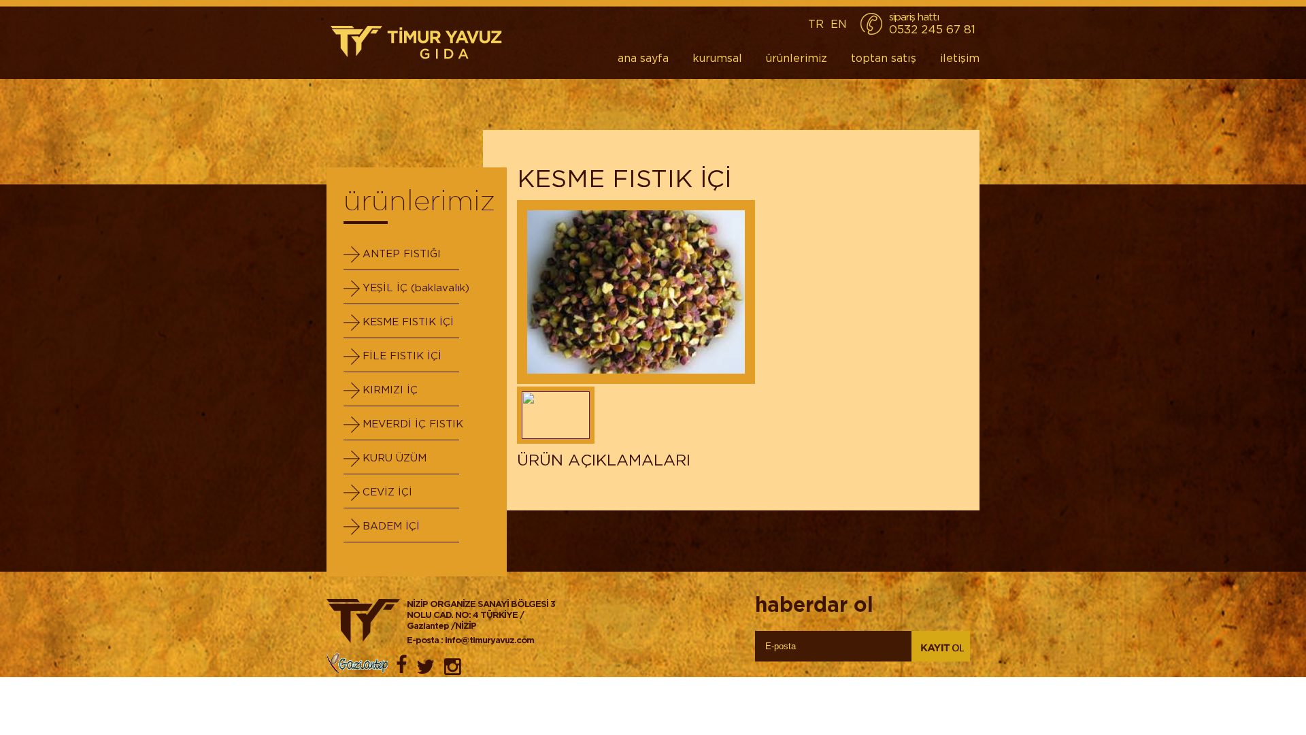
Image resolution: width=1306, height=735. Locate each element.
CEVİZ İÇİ (387, 491)
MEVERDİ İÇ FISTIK (413, 423)
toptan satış (883, 58)
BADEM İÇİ (391, 526)
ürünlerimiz (796, 58)
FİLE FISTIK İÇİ (402, 355)
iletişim (960, 58)
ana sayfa (643, 58)
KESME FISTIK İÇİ (408, 321)
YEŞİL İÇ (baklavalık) (416, 287)
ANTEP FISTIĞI (402, 253)
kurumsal (717, 58)
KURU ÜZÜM (394, 457)
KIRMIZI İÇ (390, 389)
